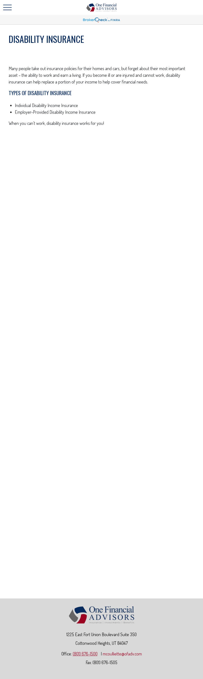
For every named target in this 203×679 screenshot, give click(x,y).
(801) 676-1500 (85, 653)
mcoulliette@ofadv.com (122, 653)
